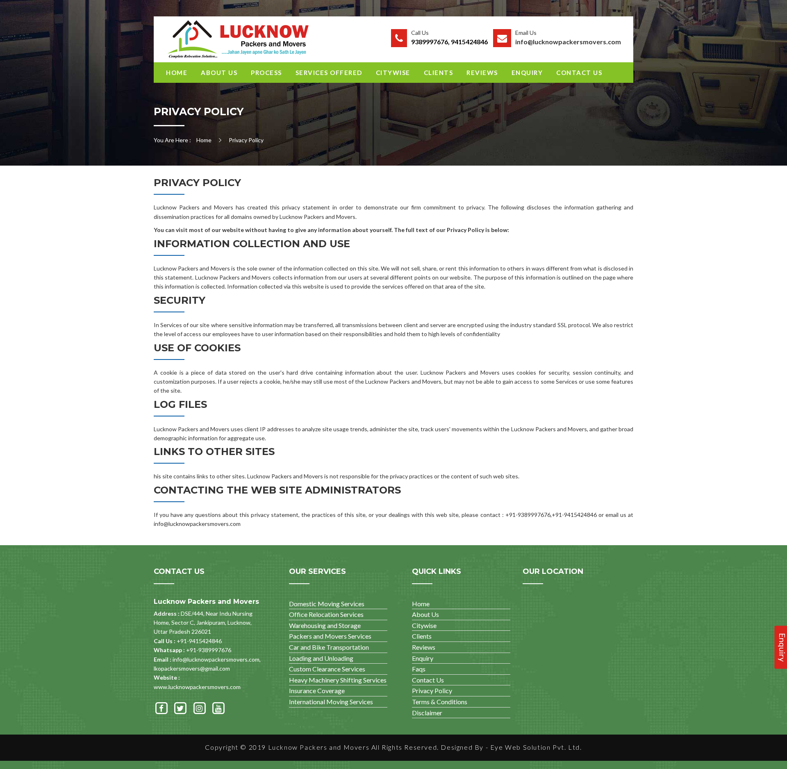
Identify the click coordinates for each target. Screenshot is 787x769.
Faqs (418, 669)
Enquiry (527, 72)
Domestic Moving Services (326, 603)
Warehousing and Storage (325, 625)
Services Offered (329, 72)
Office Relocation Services (326, 614)
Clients (438, 72)
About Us (219, 72)
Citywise (393, 72)
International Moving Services (331, 701)
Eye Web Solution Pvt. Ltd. (536, 747)
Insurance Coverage (317, 690)
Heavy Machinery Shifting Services (338, 680)
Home (176, 72)
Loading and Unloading (321, 658)
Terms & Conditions (439, 701)
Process (266, 72)
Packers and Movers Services (330, 636)
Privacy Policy (432, 690)
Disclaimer (427, 713)
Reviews (482, 72)
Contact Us (579, 72)
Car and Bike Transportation (329, 647)
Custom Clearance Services (327, 669)
